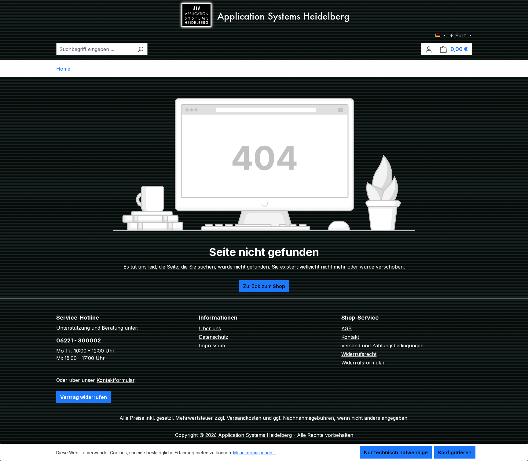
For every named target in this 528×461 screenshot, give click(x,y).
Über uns (210, 328)
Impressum (212, 345)
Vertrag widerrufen (83, 397)
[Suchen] (140, 49)
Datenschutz (213, 337)
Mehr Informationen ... (254, 452)
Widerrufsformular (363, 363)
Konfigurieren (454, 452)
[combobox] (95, 49)
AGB (346, 328)
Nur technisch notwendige (396, 452)
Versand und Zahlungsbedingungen (382, 345)
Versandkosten (244, 418)
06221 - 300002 (78, 340)
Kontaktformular (115, 380)
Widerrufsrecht (358, 354)
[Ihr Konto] (428, 49)
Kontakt (350, 337)
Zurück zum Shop (264, 286)
